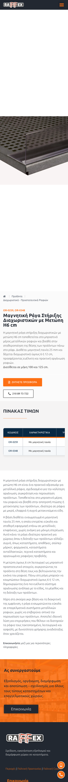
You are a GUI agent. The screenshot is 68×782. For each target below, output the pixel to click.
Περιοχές (11, 768)
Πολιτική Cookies (52, 768)
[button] (61, 4)
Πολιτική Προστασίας (29, 768)
